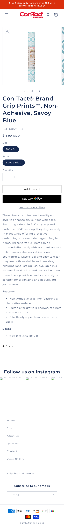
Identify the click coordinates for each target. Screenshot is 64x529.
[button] (7, 15)
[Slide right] (39, 91)
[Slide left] (24, 91)
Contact (12, 451)
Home (11, 420)
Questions (13, 443)
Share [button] (9, 346)
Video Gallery (15, 459)
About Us (13, 435)
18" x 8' (10, 149)
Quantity (8, 170)
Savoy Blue (13, 162)
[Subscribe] (53, 495)
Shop (10, 428)
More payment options (32, 207)
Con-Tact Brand (36, 523)
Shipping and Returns (21, 473)
